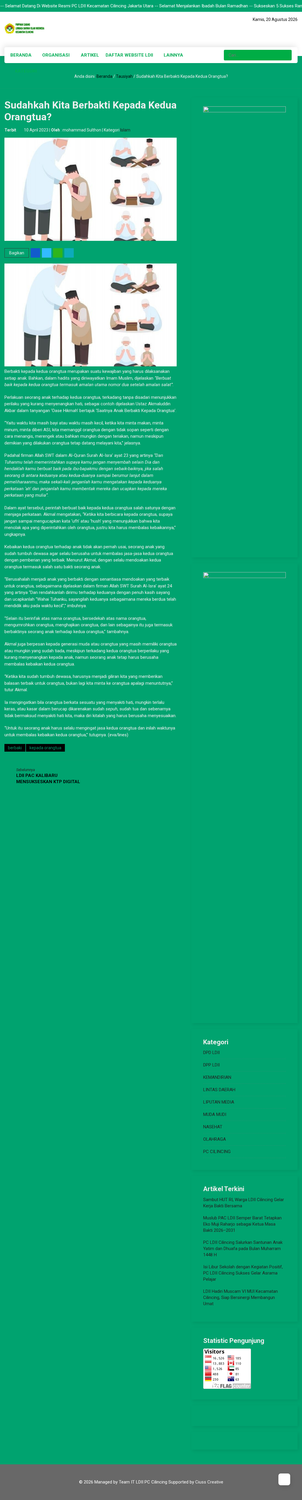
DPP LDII (211, 1065)
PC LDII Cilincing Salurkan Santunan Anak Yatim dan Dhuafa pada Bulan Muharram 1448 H (243, 1248)
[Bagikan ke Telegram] (69, 253)
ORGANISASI (56, 55)
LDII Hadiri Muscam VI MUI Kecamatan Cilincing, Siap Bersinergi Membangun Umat (240, 1297)
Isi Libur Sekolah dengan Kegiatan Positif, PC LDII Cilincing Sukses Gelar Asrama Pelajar (243, 1273)
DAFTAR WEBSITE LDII (129, 55)
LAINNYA (173, 55)
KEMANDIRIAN (217, 1077)
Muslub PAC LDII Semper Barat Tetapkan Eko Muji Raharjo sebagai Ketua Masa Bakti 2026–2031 (242, 1224)
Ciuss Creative (209, 1482)
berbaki (15, 747)
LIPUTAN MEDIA (218, 1102)
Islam (125, 130)
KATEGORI (26, 71)
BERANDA (21, 55)
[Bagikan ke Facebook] (36, 253)
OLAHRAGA (214, 1139)
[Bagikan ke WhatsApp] (58, 253)
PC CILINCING (217, 1151)
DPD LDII (211, 1052)
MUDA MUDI (214, 1114)
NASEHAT (212, 1126)
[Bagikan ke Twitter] (47, 253)
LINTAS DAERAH (219, 1089)
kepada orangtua (45, 747)
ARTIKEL (90, 55)
